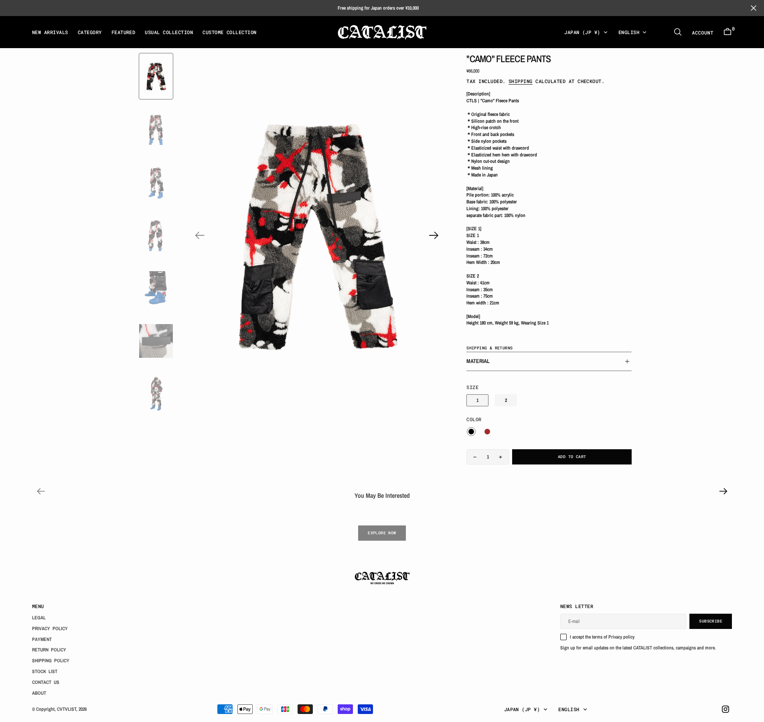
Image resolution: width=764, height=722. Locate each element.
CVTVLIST (66, 709)
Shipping (521, 81)
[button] (727, 32)
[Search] (677, 32)
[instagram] (725, 709)
